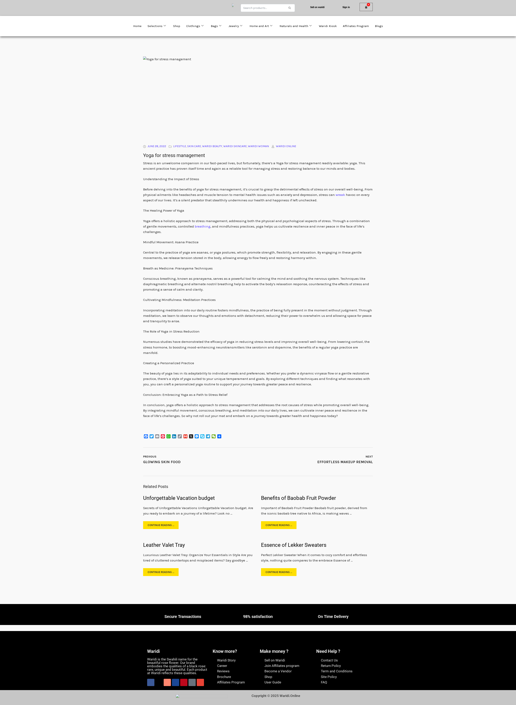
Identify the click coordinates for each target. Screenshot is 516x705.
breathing (202, 226)
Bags (214, 26)
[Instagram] (167, 682)
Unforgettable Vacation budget (179, 498)
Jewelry (234, 26)
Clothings (193, 26)
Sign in (346, 7)
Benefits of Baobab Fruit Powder (298, 498)
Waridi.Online (290, 696)
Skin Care (194, 146)
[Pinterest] (183, 682)
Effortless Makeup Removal (345, 462)
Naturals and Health (294, 26)
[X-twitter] (159, 682)
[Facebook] (150, 682)
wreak (340, 195)
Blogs (379, 26)
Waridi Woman (258, 146)
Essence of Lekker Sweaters (293, 545)
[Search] (289, 7)
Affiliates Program (356, 26)
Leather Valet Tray (164, 545)
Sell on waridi (317, 7)
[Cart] (366, 7)
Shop (176, 26)
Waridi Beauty (212, 146)
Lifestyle (179, 146)
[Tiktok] (192, 682)
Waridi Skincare (235, 146)
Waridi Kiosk (328, 26)
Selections (155, 26)
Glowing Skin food (162, 462)
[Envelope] (200, 682)
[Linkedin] (175, 682)
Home (137, 26)
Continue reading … (161, 525)
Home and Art (259, 26)
